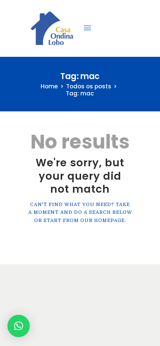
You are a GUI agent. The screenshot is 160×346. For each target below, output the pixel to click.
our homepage (102, 220)
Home (49, 86)
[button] (18, 326)
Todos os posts (88, 86)
